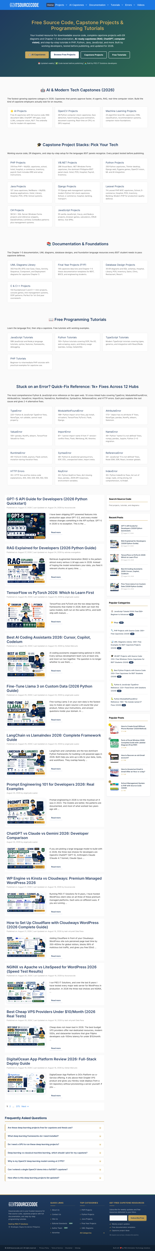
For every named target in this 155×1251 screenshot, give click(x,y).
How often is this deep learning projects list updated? (33, 1178)
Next (25, 1106)
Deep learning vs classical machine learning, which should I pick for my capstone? (47, 1153)
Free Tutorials (119, 55)
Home (50, 5)
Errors (128, 5)
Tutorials (115, 5)
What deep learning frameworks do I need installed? (33, 1136)
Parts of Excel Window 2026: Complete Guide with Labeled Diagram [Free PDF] (133, 742)
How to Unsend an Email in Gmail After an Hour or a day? (133, 770)
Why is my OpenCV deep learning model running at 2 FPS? (36, 1161)
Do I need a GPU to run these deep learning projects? (33, 1144)
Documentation (97, 5)
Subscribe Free (137, 1218)
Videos (140, 5)
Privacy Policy (44, 1248)
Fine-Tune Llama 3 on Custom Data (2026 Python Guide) (133, 585)
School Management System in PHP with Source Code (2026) (133, 785)
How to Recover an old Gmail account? (133, 756)
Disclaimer (68, 1248)
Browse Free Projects (64, 54)
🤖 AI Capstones (37, 54)
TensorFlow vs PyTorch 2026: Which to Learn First (50, 592)
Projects (59, 5)
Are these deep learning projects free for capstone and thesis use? (40, 1127)
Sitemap (77, 1248)
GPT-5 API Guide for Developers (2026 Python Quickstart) (131, 528)
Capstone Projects (93, 55)
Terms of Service (57, 1248)
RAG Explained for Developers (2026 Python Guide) (51, 548)
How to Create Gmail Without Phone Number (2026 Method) (133, 727)
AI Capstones (76, 5)
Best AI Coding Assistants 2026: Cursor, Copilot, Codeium (131, 571)
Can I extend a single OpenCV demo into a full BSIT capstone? (38, 1169)
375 (18, 1106)
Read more (56, 532)
